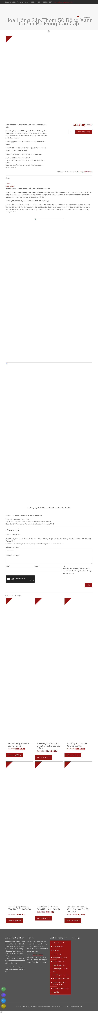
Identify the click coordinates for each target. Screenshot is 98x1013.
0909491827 (47, 2)
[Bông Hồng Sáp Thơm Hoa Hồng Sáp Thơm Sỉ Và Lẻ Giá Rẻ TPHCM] (13, 8)
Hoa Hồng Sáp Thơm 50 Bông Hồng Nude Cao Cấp (48, 908)
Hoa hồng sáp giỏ (59, 961)
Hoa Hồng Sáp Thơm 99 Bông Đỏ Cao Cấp (76, 744)
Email (37, 566)
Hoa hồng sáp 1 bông (60, 957)
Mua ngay (86, 17)
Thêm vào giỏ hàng (83, 132)
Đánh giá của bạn (13, 547)
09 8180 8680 (38, 955)
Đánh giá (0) (10, 186)
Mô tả (8, 184)
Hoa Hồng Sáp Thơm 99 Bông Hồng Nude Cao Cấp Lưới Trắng (77, 909)
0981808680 (35, 2)
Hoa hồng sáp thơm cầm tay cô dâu (60, 983)
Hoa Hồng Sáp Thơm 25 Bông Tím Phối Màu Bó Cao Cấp (19, 909)
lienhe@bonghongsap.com (64, 2)
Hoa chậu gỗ (57, 954)
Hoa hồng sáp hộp (59, 965)
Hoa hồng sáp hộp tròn (61, 975)
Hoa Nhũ (56, 992)
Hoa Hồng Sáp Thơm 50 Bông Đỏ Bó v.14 (18, 744)
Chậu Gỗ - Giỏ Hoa (59, 943)
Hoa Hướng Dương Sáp (61, 988)
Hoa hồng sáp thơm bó (84, 172)
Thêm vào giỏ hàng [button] (14, 755)
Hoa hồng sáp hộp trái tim (60, 970)
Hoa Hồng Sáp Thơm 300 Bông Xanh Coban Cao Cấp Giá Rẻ (48, 746)
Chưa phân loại (58, 946)
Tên (8, 566)
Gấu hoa (56, 950)
